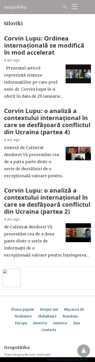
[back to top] (83, 350)
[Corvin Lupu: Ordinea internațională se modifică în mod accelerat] (78, 81)
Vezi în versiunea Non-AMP (67, 359)
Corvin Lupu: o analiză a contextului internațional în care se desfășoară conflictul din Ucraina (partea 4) (47, 121)
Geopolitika (15, 7)
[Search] (63, 6)
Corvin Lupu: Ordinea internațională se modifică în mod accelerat (44, 45)
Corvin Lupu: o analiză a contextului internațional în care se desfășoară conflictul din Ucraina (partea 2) (47, 200)
